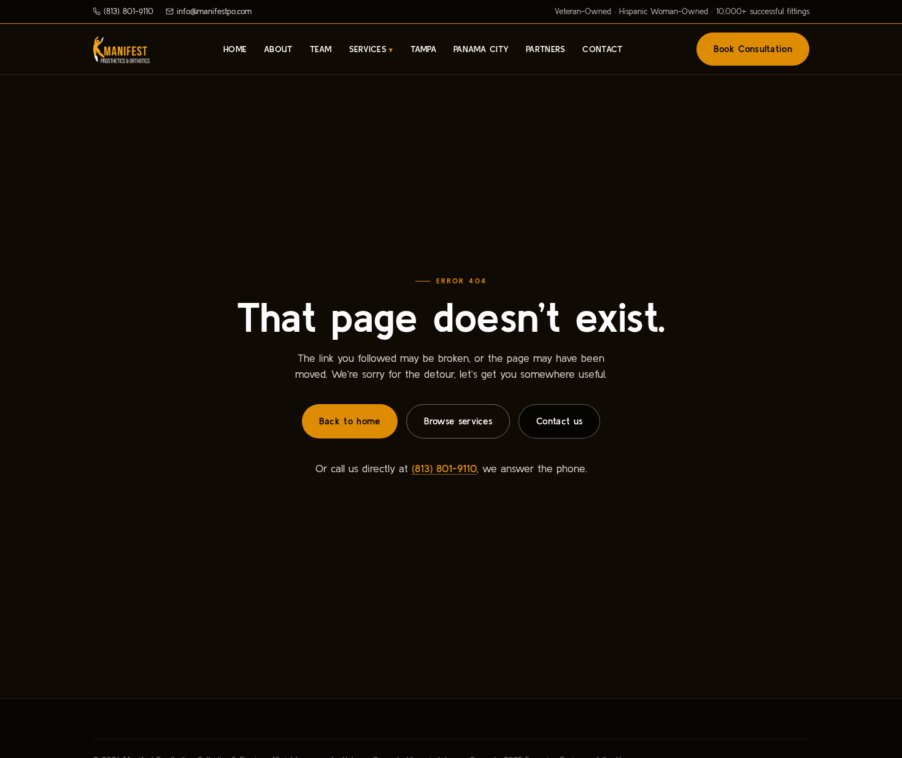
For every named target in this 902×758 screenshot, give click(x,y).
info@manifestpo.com (214, 11)
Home (235, 49)
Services (368, 49)
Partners (545, 49)
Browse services (458, 421)
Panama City (481, 49)
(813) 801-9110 (128, 11)
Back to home (349, 421)
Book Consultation (753, 49)
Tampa (423, 49)
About (278, 49)
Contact (602, 49)
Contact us (559, 421)
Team (321, 49)
